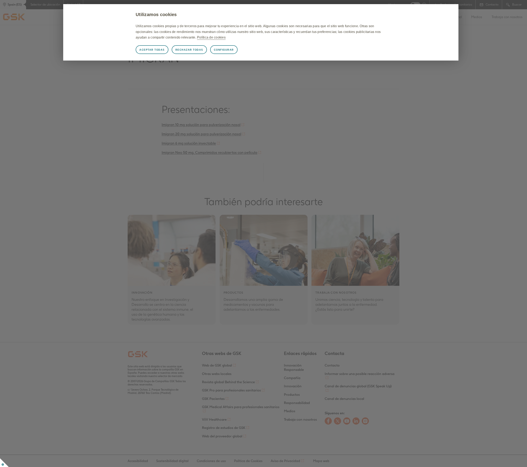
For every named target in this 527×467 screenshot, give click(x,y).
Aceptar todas (152, 49)
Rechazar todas (189, 49)
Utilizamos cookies (156, 14)
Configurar (224, 49)
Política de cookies (211, 37)
